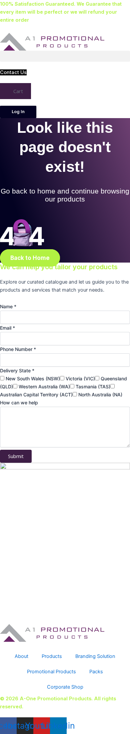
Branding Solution (95, 656)
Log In (18, 111)
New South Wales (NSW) (33, 378)
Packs (96, 672)
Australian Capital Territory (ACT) (36, 394)
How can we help (19, 402)
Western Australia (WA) (44, 386)
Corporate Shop (65, 687)
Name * (8, 306)
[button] (65, 56)
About (21, 656)
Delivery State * (17, 370)
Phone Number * (18, 349)
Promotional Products (51, 672)
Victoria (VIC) (80, 378)
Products (52, 656)
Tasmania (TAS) (93, 386)
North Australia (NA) (100, 394)
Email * (7, 328)
